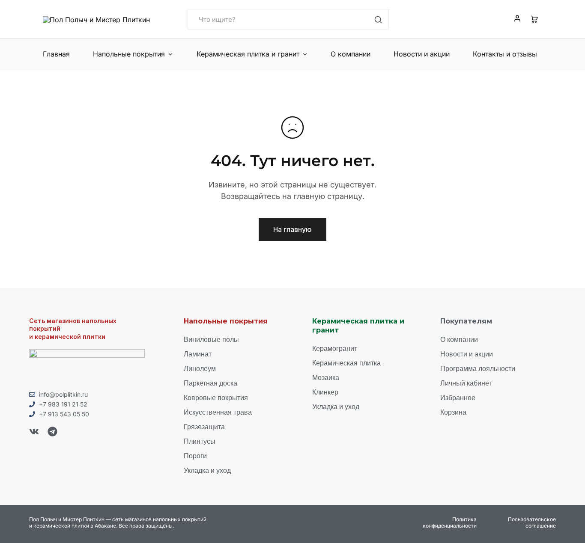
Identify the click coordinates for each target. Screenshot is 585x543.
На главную (292, 229)
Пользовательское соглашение (532, 522)
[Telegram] (52, 431)
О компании (350, 53)
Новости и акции (422, 53)
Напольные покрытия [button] (129, 53)
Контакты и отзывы (505, 53)
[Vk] (34, 431)
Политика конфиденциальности (450, 522)
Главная (56, 53)
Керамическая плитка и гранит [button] (248, 53)
